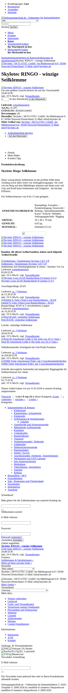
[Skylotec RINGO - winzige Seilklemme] (22, 87)
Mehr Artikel (7, 584)
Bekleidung (19, 464)
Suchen (13, 27)
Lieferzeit (12, 601)
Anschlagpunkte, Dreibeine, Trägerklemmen (36, 455)
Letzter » (33, 399)
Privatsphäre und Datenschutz (22, 610)
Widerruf (12, 612)
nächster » (20, 399)
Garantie (12, 615)
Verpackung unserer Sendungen (23, 607)
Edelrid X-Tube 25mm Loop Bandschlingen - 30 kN (27, 303)
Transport (18, 438)
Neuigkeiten (14, 484)
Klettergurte (20, 410)
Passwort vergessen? (11, 537)
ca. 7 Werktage (19, 291)
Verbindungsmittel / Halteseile (29, 441)
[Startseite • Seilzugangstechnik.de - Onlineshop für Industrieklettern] (30, 17)
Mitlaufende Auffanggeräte (27, 427)
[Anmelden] (2, 671)
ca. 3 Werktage (19, 330)
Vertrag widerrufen (17, 598)
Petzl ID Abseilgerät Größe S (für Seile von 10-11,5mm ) (29, 342)
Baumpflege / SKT (17, 475)
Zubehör (24, 421)
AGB (10, 637)
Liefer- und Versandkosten (21, 604)
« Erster (55, 396)
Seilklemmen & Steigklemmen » (17, 560)
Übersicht (6, 396)
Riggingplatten (21, 450)
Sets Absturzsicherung (25, 461)
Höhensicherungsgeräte (25, 447)
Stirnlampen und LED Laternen (30, 458)
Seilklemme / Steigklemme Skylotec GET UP (24, 264)
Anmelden (17, 540)
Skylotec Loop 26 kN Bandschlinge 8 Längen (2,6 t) (27, 280)
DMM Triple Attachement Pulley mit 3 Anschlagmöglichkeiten (32, 364)
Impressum (13, 38)
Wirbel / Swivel (21, 453)
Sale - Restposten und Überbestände (26, 481)
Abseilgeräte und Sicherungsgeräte (31, 424)
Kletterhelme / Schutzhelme (27, 413)
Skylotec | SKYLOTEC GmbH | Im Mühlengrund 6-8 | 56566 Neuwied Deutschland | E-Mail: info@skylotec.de (30, 125)
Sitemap (12, 621)
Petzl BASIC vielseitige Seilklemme (19, 320)
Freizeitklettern (15, 478)
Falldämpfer (20, 444)
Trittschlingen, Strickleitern (27, 467)
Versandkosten (32, 96)
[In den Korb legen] (2, 509)
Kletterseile (19, 416)
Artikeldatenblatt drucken (20, 133)
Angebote (12, 489)
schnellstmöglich (21, 105)
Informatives (14, 487)
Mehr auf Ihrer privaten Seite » (16, 563)
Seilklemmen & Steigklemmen (29, 419)
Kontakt (12, 35)
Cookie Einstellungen (18, 624)
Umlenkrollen (21, 433)
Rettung (18, 472)
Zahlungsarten (15, 618)
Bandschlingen (21, 436)
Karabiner (19, 430)
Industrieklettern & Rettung (21, 407)
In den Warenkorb (37, 99)
